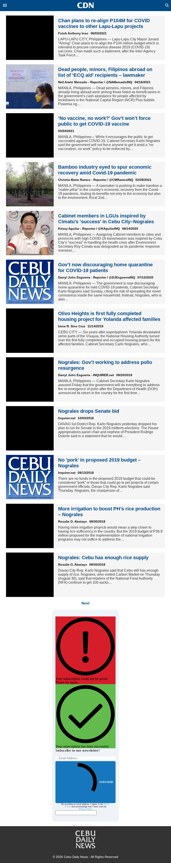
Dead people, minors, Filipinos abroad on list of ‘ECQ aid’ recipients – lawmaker (105, 72)
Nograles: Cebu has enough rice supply (103, 557)
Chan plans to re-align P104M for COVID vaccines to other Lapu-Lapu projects (104, 23)
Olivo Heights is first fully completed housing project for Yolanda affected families (109, 316)
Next (85, 603)
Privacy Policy (85, 809)
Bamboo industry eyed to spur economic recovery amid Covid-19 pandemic (104, 170)
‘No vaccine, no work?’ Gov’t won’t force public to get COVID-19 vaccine (104, 121)
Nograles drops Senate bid (88, 411)
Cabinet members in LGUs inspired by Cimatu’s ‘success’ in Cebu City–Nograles (106, 218)
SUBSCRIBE (106, 782)
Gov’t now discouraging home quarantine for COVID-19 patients (105, 267)
